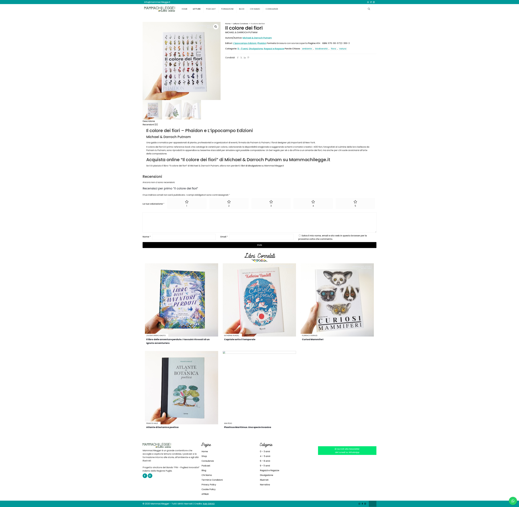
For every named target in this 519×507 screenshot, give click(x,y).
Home (228, 23)
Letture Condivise (240, 23)
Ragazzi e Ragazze (274, 48)
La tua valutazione (153, 203)
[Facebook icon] (371, 2)
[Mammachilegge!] (159, 9)
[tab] (259, 121)
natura (342, 48)
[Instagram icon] (374, 2)
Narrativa (265, 484)
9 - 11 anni (242, 48)
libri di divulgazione (251, 165)
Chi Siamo (207, 475)
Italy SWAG (209, 503)
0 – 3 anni (265, 451)
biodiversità (321, 48)
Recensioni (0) (150, 124)
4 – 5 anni (265, 456)
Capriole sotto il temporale (239, 339)
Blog (204, 470)
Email (224, 236)
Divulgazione (256, 48)
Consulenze (208, 460)
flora (333, 48)
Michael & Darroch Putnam (241, 32)
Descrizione (149, 121)
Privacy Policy (209, 484)
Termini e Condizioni (212, 479)
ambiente (307, 48)
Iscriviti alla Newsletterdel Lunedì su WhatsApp (347, 450)
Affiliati (205, 494)
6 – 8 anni (265, 460)
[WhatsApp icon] (368, 2)
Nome (147, 236)
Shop (204, 456)
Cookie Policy (209, 489)
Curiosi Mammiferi (312, 339)
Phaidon (261, 43)
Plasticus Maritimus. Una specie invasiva (247, 427)
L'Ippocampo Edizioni (244, 43)
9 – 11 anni (265, 465)
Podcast (206, 465)
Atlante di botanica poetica (162, 427)
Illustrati (264, 479)
